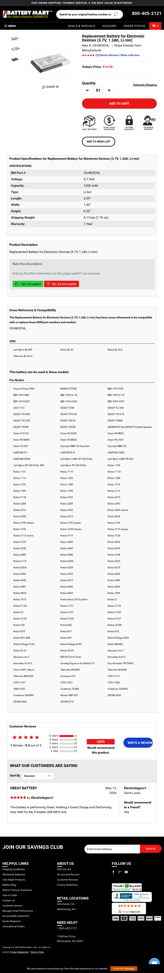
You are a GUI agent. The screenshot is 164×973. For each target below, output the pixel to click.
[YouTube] (126, 872)
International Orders (13, 926)
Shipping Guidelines (13, 869)
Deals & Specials (81, 26)
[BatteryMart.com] (27, 14)
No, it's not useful (63, 284)
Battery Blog (9, 884)
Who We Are (64, 869)
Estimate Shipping (145, 84)
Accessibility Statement (15, 916)
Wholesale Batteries (13, 874)
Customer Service (12, 905)
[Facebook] (113, 872)
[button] (87, 90)
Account (109, 26)
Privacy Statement (19, 952)
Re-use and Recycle (68, 874)
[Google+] (119, 872)
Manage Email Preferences (17, 910)
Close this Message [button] (123, 968)
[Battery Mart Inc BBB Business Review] (132, 897)
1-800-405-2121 (67, 928)
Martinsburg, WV (66, 909)
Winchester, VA (65, 904)
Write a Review (130, 55)
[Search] (115, 14)
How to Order (9, 895)
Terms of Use (37, 952)
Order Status (134, 26)
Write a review (140, 743)
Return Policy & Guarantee (17, 890)
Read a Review (109, 55)
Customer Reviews (67, 879)
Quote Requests (11, 921)
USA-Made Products (13, 879)
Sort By (15, 775)
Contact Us (8, 900)
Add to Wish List (99, 141)
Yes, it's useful (30, 284)
